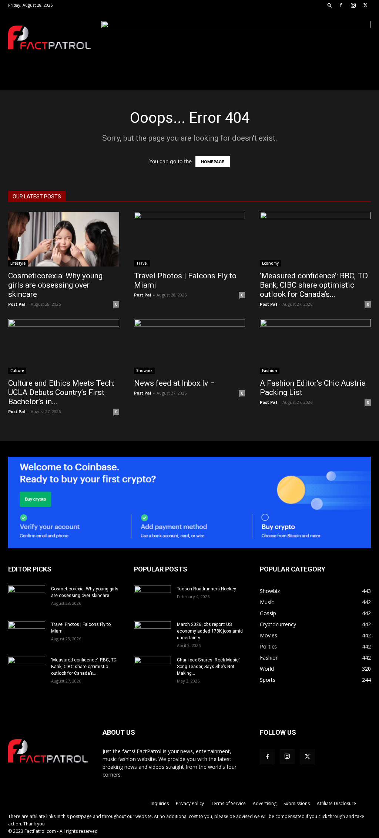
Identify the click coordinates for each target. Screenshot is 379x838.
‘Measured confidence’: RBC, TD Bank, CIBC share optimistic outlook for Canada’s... (314, 285)
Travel (142, 263)
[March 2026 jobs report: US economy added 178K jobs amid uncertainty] (152, 634)
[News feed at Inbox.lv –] (189, 346)
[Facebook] (340, 5)
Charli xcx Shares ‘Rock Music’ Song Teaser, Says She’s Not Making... (208, 666)
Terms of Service (228, 803)
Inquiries (160, 803)
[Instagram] (353, 5)
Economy (270, 263)
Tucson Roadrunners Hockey (206, 588)
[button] (329, 5)
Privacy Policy (190, 803)
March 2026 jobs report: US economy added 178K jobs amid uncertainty (210, 631)
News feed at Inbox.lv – (174, 383)
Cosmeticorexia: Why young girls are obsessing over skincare (55, 285)
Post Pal (17, 304)
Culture (17, 370)
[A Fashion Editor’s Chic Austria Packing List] (315, 346)
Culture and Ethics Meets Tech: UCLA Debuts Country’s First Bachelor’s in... (61, 392)
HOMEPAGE (212, 161)
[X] (365, 5)
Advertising (264, 803)
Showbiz (144, 370)
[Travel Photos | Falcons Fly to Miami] (189, 239)
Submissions (297, 803)
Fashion (269, 370)
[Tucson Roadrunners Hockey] (152, 598)
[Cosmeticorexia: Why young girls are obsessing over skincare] (63, 239)
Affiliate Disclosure (336, 803)
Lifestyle (18, 263)
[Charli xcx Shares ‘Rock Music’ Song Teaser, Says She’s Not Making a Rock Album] (152, 670)
